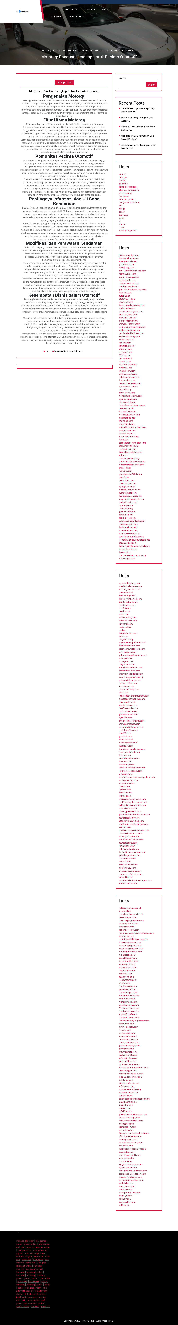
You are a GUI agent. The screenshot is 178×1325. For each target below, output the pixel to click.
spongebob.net (126, 661)
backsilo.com (125, 792)
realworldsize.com (128, 683)
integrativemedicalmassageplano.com (137, 777)
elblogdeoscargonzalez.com (132, 427)
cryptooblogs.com (128, 986)
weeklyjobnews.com (129, 836)
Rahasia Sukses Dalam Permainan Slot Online (138, 128)
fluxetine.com (125, 471)
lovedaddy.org (126, 774)
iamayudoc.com (126, 1023)
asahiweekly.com (127, 1033)
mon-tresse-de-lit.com (130, 1155)
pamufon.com (126, 1095)
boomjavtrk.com (127, 1202)
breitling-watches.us (129, 286)
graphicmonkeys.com (129, 1045)
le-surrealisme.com (128, 320)
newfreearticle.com (128, 708)
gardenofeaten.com (128, 714)
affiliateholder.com (128, 883)
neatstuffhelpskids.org (129, 383)
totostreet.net (125, 973)
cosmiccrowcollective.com (132, 649)
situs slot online (24, 1266)
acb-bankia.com (127, 783)
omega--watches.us (128, 283)
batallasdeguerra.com (129, 377)
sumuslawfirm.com (128, 808)
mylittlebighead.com (128, 1026)
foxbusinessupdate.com (130, 771)
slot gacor (38, 1259)
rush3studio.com (127, 605)
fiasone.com (125, 755)
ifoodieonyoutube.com (130, 942)
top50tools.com (126, 339)
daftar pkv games (127, 230)
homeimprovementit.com (131, 914)
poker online (30, 1244)
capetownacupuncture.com (132, 642)
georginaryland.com (128, 446)
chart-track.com (127, 392)
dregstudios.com (127, 380)
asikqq (122, 208)
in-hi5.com (124, 614)
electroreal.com (126, 936)
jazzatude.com (126, 352)
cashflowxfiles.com (128, 730)
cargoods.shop (126, 639)
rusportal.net (125, 627)
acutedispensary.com (129, 817)
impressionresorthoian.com (132, 799)
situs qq (122, 174)
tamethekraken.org (128, 1102)
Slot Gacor (56, 16)
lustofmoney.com (127, 867)
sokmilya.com (125, 1195)
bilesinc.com (125, 361)
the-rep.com (125, 342)
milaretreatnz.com (128, 364)
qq (120, 221)
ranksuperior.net (127, 846)
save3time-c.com (127, 299)
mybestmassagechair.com (131, 464)
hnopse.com (125, 861)
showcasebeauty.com (129, 324)
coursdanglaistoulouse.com (132, 270)
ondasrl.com (125, 1108)
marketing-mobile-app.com (132, 749)
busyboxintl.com (127, 664)
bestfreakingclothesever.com (133, 802)
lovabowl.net (125, 911)
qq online (123, 183)
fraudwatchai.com (127, 980)
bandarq (20, 1272)
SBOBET (106, 9)
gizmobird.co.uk (126, 264)
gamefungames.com (129, 1005)
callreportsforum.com (129, 1192)
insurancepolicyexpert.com (132, 327)
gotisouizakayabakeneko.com (133, 655)
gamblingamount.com (129, 855)
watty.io (122, 630)
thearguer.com (126, 745)
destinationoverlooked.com (132, 852)
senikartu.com (126, 623)
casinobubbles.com (128, 961)
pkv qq (122, 180)
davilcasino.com (126, 976)
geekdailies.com (126, 1183)
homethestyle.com (128, 992)
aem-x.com (124, 983)
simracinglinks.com (128, 314)
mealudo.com (125, 761)
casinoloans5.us (126, 480)
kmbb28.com (125, 1189)
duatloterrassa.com (128, 1092)
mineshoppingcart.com (130, 945)
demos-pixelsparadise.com (132, 305)
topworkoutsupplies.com (131, 948)
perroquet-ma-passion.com (132, 1174)
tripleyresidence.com (129, 1083)
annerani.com (125, 349)
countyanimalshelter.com (131, 839)
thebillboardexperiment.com (132, 1148)
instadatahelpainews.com (131, 1180)
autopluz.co (124, 295)
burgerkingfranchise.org (131, 677)
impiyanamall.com (127, 967)
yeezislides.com (126, 926)
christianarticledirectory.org (132, 555)
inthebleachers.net (128, 530)
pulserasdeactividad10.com (132, 521)
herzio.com (124, 611)
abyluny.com (125, 1199)
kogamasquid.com (127, 543)
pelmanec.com (126, 592)
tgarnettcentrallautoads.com (132, 289)
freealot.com (125, 1030)
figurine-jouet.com (128, 1167)
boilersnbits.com (127, 702)
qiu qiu (122, 218)
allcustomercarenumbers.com (133, 1067)
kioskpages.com (126, 1123)
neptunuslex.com (127, 274)
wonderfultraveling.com (130, 396)
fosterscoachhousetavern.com (134, 695)
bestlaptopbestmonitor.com (132, 442)
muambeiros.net (127, 417)
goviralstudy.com (127, 511)
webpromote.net (127, 430)
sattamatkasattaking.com (131, 1142)
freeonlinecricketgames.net (132, 405)
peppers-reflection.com (130, 874)
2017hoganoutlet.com (129, 589)
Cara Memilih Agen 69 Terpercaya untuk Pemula (138, 110)
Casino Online (71, 9)
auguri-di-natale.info (129, 277)
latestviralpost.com (128, 705)
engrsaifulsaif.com (128, 1014)
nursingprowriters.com (130, 811)
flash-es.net (124, 786)
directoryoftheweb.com (130, 598)
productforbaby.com (129, 689)
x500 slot (45, 1306)
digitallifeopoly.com (128, 958)
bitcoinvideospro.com (129, 645)
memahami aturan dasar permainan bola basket (138, 146)
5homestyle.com (127, 558)
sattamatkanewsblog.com (131, 821)
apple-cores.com (127, 518)
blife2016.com (125, 1111)
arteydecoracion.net (129, 436)
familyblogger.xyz (127, 1070)
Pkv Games (89, 9)
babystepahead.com (129, 849)
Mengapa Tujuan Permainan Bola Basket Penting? (137, 137)
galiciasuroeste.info (128, 374)
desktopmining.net (128, 527)
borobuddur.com (127, 998)
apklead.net (124, 1205)
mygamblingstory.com (129, 583)
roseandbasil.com (127, 449)
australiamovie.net (128, 261)
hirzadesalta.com (127, 955)
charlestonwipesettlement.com (134, 830)
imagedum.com (126, 1130)
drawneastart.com (128, 1052)
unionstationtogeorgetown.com (134, 1020)
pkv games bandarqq (129, 202)
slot (120, 205)
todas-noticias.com (128, 620)
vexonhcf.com (126, 302)
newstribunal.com (127, 917)
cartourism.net (126, 514)
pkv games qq (27, 1247)
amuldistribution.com (129, 995)
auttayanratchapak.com (130, 667)
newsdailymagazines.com (131, 920)
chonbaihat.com (127, 424)
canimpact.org (126, 508)
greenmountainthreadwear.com (134, 814)
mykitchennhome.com (130, 489)
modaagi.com (125, 367)
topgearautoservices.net (131, 1164)
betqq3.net (124, 477)
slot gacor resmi (34, 1269)
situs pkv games (126, 199)
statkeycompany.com (129, 330)
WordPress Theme (105, 1321)
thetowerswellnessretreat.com (134, 1133)
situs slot (38, 1256)
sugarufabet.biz (126, 1158)
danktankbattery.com (129, 758)
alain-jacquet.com (127, 652)
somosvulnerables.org (130, 1089)
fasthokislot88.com (128, 1055)
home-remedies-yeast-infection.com (136, 933)
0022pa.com (125, 355)
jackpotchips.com (127, 1061)
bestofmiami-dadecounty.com (133, 939)
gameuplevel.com (127, 989)
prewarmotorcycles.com (131, 311)
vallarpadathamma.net (130, 680)
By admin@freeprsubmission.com (68, 351)
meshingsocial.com (128, 742)
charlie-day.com (126, 764)
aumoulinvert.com (128, 492)
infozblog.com (126, 421)
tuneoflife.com (126, 877)
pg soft (19, 1253)
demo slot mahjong (128, 186)
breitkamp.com (126, 1080)
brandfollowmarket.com (130, 833)
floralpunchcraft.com (129, 752)
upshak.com (125, 789)
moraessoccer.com (128, 386)
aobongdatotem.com (129, 930)
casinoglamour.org (128, 549)
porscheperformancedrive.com (134, 1098)
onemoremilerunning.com (131, 720)
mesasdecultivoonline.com (132, 699)
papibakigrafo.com (128, 502)
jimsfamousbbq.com (128, 255)
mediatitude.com (127, 308)
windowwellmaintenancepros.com (135, 880)
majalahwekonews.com (130, 586)
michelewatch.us (127, 280)
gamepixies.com (126, 1048)
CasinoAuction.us (127, 483)
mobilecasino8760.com (130, 474)
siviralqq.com (125, 796)
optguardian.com (127, 970)
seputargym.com (127, 964)
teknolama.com (126, 686)
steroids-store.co (127, 433)
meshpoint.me (126, 658)
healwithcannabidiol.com (131, 1120)
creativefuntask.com (129, 1011)
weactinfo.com (126, 739)
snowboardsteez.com (129, 724)
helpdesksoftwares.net (130, 908)
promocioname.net (128, 399)
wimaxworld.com (127, 402)
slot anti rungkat (24, 1256)
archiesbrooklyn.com (129, 414)
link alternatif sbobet (35, 1294)
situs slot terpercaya (129, 190)
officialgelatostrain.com (130, 1136)
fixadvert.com (125, 292)
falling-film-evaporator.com (132, 805)
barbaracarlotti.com (128, 524)
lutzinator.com (126, 1105)
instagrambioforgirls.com (131, 727)
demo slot (26, 1259)
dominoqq (123, 215)
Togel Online (74, 16)
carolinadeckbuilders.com (131, 333)
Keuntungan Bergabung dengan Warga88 (137, 119)
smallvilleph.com (127, 371)
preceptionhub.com (128, 923)
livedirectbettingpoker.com (132, 767)
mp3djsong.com (126, 267)
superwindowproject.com (131, 499)
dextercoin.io (125, 552)
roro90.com (125, 608)
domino (122, 224)
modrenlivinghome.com (130, 1177)
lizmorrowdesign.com (129, 1117)
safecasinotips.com (128, 1058)
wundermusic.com (128, 1001)
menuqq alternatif (25, 1240)
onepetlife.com (126, 1145)
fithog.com (124, 439)
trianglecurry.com (127, 1127)
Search (122, 78)
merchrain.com (126, 1186)
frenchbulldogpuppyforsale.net (134, 539)
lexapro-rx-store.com (129, 533)
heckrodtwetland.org (129, 458)
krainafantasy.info (127, 617)
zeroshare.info (126, 358)
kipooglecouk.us (127, 486)
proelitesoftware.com (129, 1064)
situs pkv (123, 177)
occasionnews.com (128, 864)
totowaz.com (125, 827)
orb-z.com (124, 692)
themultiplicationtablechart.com (134, 546)
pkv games (124, 196)
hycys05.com (125, 717)
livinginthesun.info (127, 633)
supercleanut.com (128, 1036)
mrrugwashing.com (128, 780)
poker (122, 211)
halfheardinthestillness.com (132, 461)
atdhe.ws (123, 455)
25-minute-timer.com (129, 1008)
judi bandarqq (125, 193)
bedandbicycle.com (128, 1039)
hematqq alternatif (36, 1300)
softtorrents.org (126, 1086)
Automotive (89, 1321)
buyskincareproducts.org (131, 536)
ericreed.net (124, 467)
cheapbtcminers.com (129, 1017)
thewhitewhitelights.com (130, 452)
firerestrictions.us (127, 411)
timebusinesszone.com (130, 871)
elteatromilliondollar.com (131, 674)
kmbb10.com (125, 733)
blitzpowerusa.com (128, 711)
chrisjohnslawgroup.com (131, 1073)
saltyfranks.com (126, 345)
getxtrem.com (125, 736)
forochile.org (125, 389)
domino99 (45, 1278)
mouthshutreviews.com (130, 951)
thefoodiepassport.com (130, 496)
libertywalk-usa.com (129, 258)
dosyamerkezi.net (127, 317)
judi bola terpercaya (26, 1297)
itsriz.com (123, 636)
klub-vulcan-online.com (130, 1077)
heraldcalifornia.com (129, 1042)
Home (54, 9)
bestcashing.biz (126, 408)
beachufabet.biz (127, 1152)
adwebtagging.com (128, 842)
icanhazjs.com (126, 505)
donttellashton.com (128, 602)
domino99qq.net (127, 595)
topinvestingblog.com (129, 336)
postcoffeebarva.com (129, 670)
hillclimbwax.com (127, 858)
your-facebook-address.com (133, 1170)
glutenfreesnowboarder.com (133, 1114)
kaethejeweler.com (128, 1139)
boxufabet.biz (125, 1161)
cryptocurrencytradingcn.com (133, 824)
